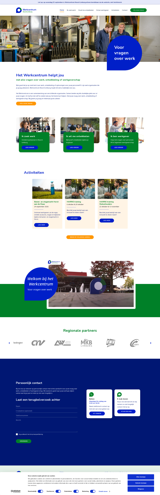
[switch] (58, 491)
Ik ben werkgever (102, 10)
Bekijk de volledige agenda (80, 237)
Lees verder (29, 147)
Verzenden (24, 441)
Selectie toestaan (140, 483)
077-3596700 (97, 413)
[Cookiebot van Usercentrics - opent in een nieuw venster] (16, 491)
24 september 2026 (41, 207)
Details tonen (103, 491)
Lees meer (41, 225)
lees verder (74, 147)
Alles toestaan (140, 477)
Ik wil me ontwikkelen (86, 10)
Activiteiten (115, 10)
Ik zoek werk (71, 10)
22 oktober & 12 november (109, 207)
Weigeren (141, 489)
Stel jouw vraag (138, 10)
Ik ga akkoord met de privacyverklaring (31, 434)
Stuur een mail (126, 411)
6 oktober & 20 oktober (75, 204)
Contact (125, 10)
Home (62, 10)
